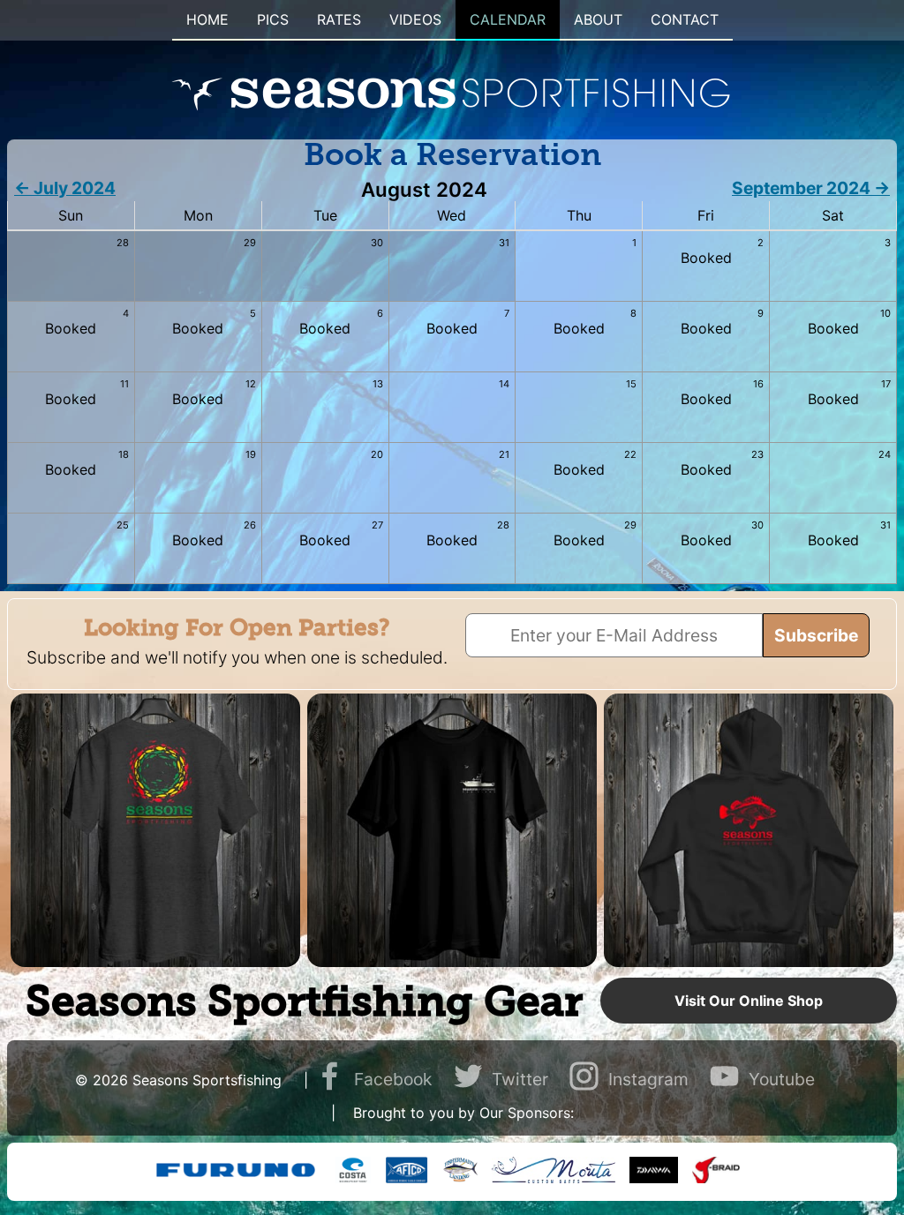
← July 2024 (65, 188)
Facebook (393, 1079)
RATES (339, 19)
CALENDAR (508, 19)
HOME (207, 19)
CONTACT (685, 19)
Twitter (520, 1079)
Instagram (648, 1079)
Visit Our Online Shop (748, 1000)
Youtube (782, 1079)
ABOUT (598, 19)
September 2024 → (811, 188)
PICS (273, 19)
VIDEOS (415, 19)
